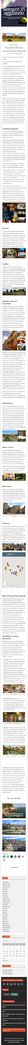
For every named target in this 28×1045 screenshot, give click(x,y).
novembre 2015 (6, 901)
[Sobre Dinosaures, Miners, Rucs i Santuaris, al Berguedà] (14, 844)
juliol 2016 (4, 889)
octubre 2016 (5, 887)
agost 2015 (5, 904)
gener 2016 (5, 897)
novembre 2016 (6, 885)
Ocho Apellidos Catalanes (9, 242)
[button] (9, 212)
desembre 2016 (6, 884)
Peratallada (16, 358)
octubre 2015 (5, 902)
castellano (5, 63)
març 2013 (5, 919)
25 (7, 956)
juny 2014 (4, 908)
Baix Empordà (18, 131)
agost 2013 (5, 916)
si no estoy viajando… (7, 973)
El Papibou (12, 372)
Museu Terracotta (11, 151)
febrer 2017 (5, 882)
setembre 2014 (6, 906)
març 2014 (5, 914)
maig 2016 (4, 891)
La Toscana (8, 68)
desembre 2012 (6, 925)
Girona (22, 419)
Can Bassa (6, 659)
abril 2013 (4, 918)
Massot (5, 179)
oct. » (6, 960)
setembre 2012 (6, 931)
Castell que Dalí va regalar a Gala (15, 454)
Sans (4, 170)
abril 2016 (4, 893)
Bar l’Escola (6, 472)
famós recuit (9, 393)
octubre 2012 (5, 929)
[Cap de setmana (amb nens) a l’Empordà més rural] (14, 827)
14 (17, 951)
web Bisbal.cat (19, 201)
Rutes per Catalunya (14, 44)
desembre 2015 (6, 899)
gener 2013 (5, 923)
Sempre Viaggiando (14, 12)
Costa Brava (11, 74)
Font (4, 174)
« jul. (3, 960)
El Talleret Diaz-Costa (19, 159)
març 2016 (5, 895)
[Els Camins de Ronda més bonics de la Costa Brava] (14, 810)
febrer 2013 (5, 921)
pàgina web (21, 463)
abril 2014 (4, 912)
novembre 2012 (6, 927)
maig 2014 (4, 910)
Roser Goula (19, 53)
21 (17, 953)
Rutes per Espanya (7, 971)
